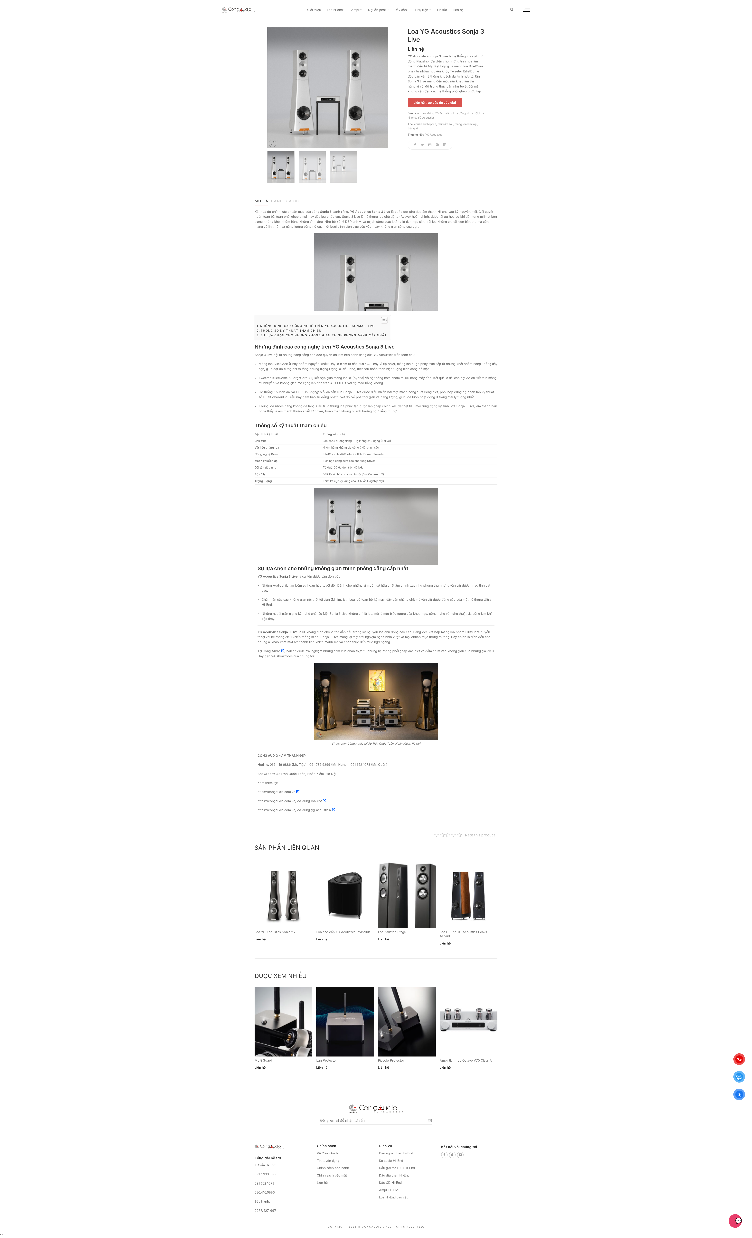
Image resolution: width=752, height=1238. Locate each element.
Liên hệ (458, 10)
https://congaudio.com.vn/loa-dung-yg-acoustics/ (294, 810)
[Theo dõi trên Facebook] (444, 1155)
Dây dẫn (400, 10)
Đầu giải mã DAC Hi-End (397, 1168)
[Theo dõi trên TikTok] (452, 1155)
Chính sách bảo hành (333, 1168)
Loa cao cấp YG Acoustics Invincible (343, 932)
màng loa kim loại (466, 124)
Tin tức (442, 10)
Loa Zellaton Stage (392, 932)
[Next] (380, 88)
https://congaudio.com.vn (276, 792)
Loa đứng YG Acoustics (437, 113)
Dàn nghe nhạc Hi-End (396, 1153)
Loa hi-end (335, 10)
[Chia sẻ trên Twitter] (422, 145)
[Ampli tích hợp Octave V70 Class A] (468, 1021)
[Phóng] (272, 143)
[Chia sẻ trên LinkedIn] (445, 145)
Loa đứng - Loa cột (465, 113)
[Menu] (526, 9)
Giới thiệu (314, 10)
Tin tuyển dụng (328, 1161)
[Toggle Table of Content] (382, 320)
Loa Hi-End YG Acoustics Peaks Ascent (463, 934)
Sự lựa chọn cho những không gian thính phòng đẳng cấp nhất (324, 335)
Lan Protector (326, 1060)
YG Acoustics (426, 117)
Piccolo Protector (391, 1060)
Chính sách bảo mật (332, 1175)
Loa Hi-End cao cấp (394, 1197)
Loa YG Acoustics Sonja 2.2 (275, 932)
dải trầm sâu (445, 124)
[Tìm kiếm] (511, 10)
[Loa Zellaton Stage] (407, 893)
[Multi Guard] (283, 1021)
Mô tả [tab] (261, 201)
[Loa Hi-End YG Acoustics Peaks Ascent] (468, 893)
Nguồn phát (377, 10)
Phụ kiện (421, 10)
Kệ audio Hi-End (391, 1161)
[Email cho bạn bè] (430, 145)
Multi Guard (263, 1060)
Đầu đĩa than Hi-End (394, 1175)
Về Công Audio (328, 1153)
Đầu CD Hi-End (390, 1183)
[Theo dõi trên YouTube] (460, 1155)
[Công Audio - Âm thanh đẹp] (238, 9)
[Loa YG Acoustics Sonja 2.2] (283, 893)
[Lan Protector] (345, 1021)
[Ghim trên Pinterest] (437, 145)
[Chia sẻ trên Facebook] (415, 145)
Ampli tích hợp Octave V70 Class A (466, 1060)
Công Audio (271, 651)
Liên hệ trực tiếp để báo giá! (435, 103)
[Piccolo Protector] (407, 1021)
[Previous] (274, 88)
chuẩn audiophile (425, 124)
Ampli (355, 10)
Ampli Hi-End (389, 1190)
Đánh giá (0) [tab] (285, 201)
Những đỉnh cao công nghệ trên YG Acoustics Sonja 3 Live (318, 326)
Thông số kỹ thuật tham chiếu (291, 330)
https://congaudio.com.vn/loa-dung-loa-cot (290, 801)
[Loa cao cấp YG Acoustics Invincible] (345, 893)
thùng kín (413, 128)
